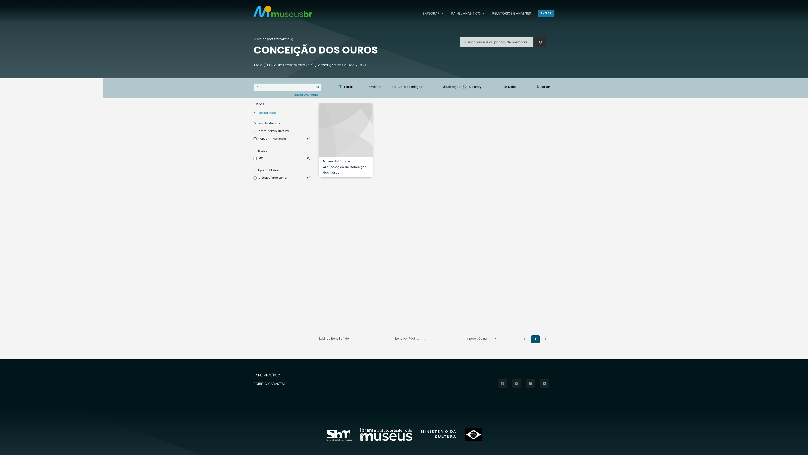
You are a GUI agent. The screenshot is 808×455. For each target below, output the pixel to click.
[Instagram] (530, 383)
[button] (524, 339)
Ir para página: (477, 339)
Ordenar (375, 87)
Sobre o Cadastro (270, 384)
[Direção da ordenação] (386, 87)
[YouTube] (544, 383)
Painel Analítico (466, 13)
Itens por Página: (407, 339)
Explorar (431, 13)
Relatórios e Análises (511, 13)
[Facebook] (502, 383)
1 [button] (535, 339)
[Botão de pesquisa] (541, 42)
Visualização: (452, 87)
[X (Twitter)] (516, 383)
